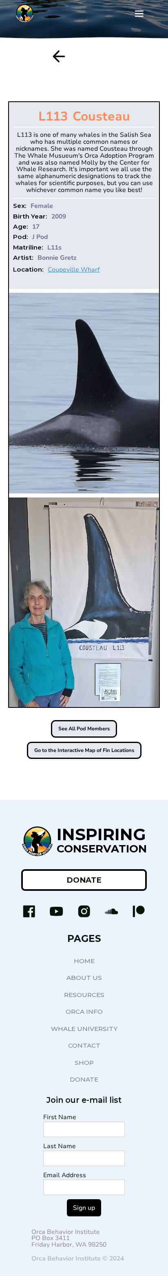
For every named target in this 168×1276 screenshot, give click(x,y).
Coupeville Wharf (74, 269)
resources (84, 995)
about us (84, 978)
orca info (84, 1011)
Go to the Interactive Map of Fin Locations (84, 750)
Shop (84, 1062)
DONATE (84, 880)
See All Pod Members (84, 728)
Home (84, 961)
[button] (139, 13)
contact (84, 1045)
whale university (84, 1029)
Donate (84, 1079)
